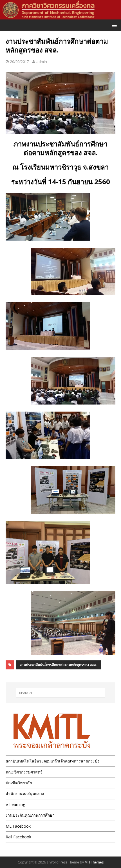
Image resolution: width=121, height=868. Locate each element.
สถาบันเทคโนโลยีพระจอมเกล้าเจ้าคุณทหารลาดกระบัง (52, 761)
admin (41, 61)
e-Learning (15, 804)
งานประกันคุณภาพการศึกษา (30, 815)
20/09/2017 (19, 61)
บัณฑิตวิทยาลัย (19, 782)
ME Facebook (18, 826)
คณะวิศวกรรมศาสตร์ (24, 772)
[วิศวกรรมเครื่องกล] (60, 16)
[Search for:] (60, 693)
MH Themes (94, 862)
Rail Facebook (18, 837)
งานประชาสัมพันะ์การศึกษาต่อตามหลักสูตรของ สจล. (58, 664)
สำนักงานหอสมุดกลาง (25, 793)
